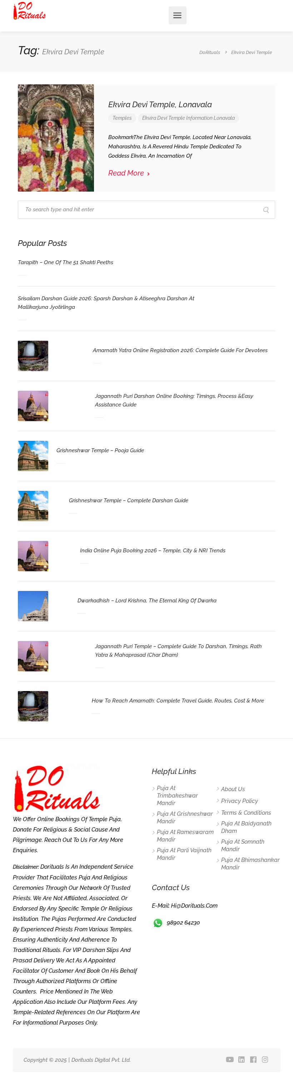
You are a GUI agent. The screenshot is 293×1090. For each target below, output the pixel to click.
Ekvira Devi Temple (163, 118)
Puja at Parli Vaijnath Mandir (184, 854)
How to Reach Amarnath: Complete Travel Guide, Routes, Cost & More (178, 700)
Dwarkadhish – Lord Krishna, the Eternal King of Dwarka (147, 600)
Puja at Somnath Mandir (242, 845)
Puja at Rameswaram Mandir (185, 836)
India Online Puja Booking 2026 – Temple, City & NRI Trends (152, 550)
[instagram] (265, 1060)
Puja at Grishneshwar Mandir (185, 817)
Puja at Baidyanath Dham (246, 827)
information (199, 118)
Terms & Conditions (246, 812)
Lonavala (224, 118)
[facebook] (253, 1060)
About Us (233, 789)
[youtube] (229, 1060)
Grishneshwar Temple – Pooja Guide (100, 450)
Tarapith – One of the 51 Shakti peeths (65, 262)
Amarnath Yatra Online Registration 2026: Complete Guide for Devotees (180, 350)
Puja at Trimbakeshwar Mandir (177, 796)
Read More (127, 173)
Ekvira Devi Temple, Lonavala (160, 104)
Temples (122, 118)
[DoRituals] (30, 10)
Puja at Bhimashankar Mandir (250, 864)
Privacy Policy (239, 801)
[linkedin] (241, 1060)
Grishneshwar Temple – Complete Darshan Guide (128, 500)
